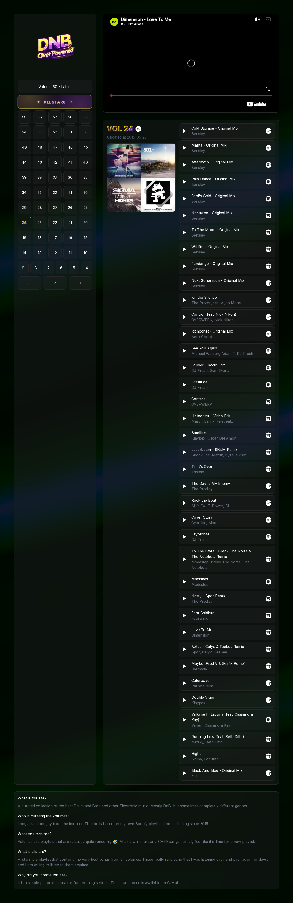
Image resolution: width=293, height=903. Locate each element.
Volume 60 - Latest (54, 86)
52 (55, 132)
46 (70, 147)
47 (55, 147)
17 (55, 237)
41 (70, 162)
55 (86, 117)
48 (39, 147)
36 (70, 177)
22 (55, 222)
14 (24, 252)
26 (70, 207)
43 (39, 162)
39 (24, 177)
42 (55, 162)
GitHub (173, 882)
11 (70, 252)
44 (24, 162)
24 (24, 222)
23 (40, 222)
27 (55, 207)
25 (86, 207)
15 (85, 237)
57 (55, 117)
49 (24, 147)
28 (40, 207)
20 (85, 222)
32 (55, 192)
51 (70, 132)
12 (55, 252)
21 (70, 222)
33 (40, 192)
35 (86, 177)
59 (24, 117)
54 (24, 132)
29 (24, 207)
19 (24, 237)
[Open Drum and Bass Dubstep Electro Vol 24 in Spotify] (138, 129)
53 (40, 132)
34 (24, 192)
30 (85, 192)
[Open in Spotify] (268, 773)
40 (85, 162)
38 (40, 177)
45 (85, 147)
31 (70, 192)
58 (40, 117)
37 (55, 177)
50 (85, 132)
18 (40, 237)
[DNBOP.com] (55, 49)
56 (70, 117)
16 (70, 237)
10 (85, 252)
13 (39, 252)
